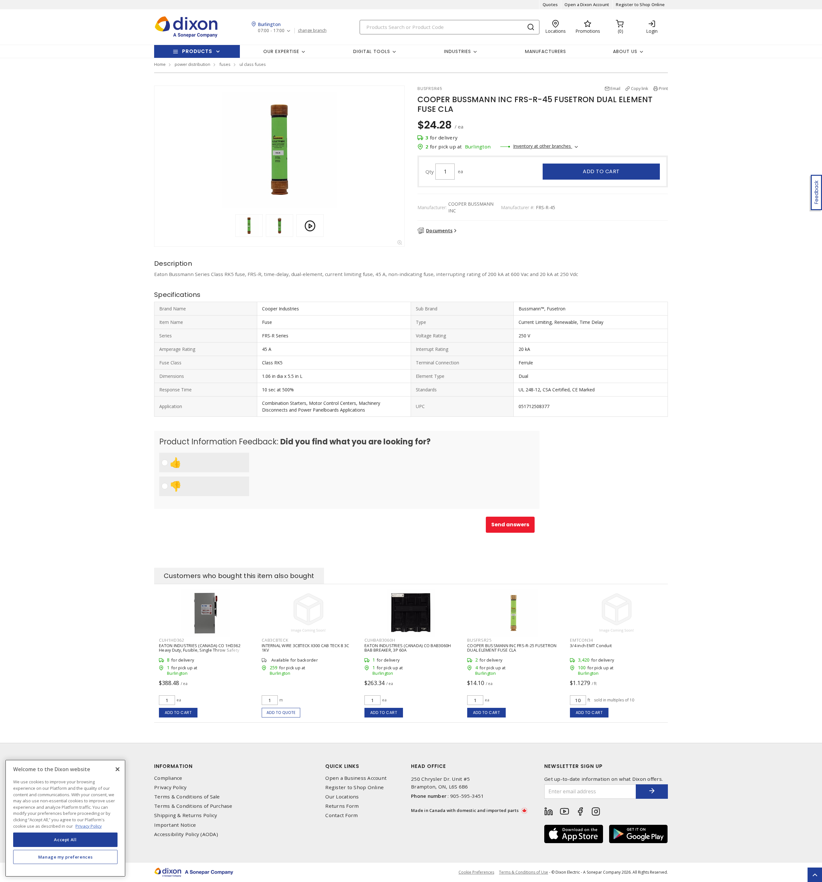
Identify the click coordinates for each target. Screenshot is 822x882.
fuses (225, 64)
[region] (65, 818)
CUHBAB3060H (379, 640)
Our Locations (342, 797)
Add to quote (281, 712)
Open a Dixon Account (586, 4)
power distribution (192, 64)
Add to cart (601, 171)
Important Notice (175, 825)
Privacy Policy (170, 787)
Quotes (550, 4)
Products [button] (197, 51)
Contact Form (341, 815)
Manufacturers (545, 51)
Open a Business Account (356, 778)
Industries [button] (457, 51)
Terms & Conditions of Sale (187, 797)
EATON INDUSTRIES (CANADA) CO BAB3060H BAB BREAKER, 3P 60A (407, 648)
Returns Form (342, 806)
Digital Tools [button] (371, 51)
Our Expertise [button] (281, 51)
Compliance (168, 778)
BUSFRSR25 (479, 640)
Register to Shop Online (640, 4)
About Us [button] (625, 51)
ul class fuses (253, 64)
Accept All (65, 839)
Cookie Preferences (476, 872)
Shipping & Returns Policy (185, 815)
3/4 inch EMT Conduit (591, 645)
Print (663, 88)
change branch (312, 30)
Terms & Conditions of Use (523, 872)
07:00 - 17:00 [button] (271, 30)
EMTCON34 (581, 640)
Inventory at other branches (542, 146)
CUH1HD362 (171, 640)
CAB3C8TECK (275, 640)
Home (160, 64)
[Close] (117, 769)
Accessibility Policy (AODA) (186, 834)
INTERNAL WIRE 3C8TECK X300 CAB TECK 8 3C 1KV (305, 648)
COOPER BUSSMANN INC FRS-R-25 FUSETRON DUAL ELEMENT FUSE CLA (511, 648)
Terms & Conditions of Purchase (193, 806)
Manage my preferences (65, 857)
